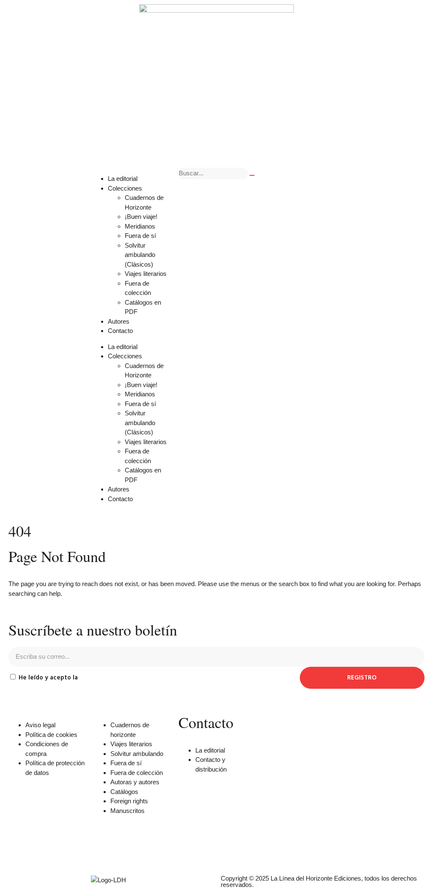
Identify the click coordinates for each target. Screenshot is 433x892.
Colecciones (125, 188)
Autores (118, 321)
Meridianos (140, 226)
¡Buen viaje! (141, 216)
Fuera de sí (140, 235)
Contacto (120, 330)
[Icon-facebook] (189, 849)
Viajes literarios (146, 273)
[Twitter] (211, 849)
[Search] (252, 175)
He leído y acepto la (82, 678)
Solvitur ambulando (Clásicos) (140, 255)
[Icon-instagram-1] (234, 849)
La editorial (122, 178)
